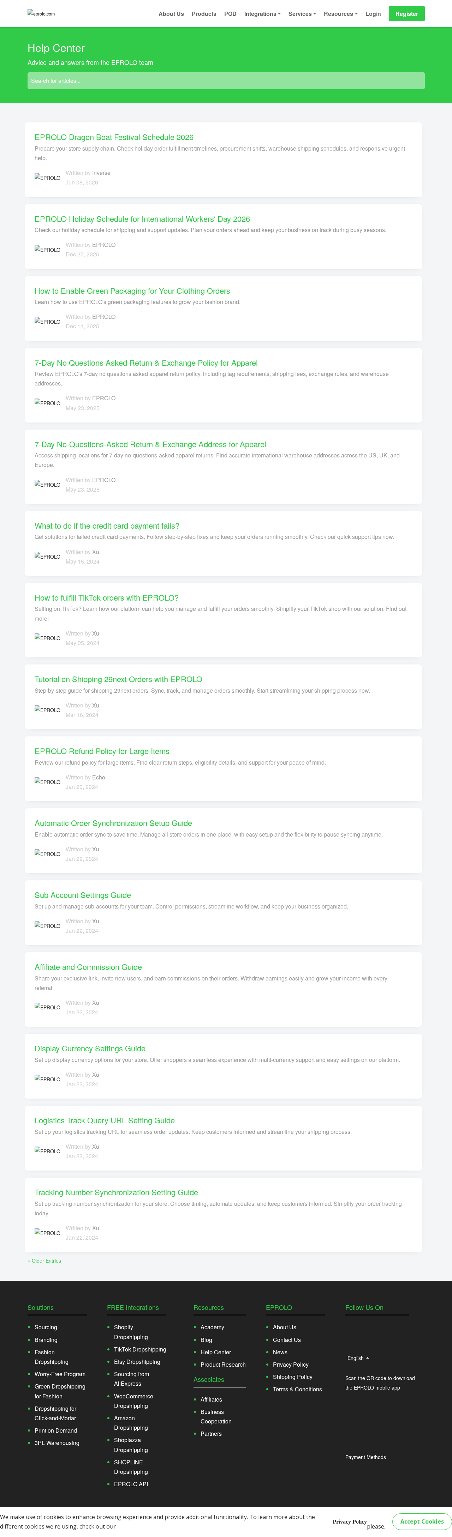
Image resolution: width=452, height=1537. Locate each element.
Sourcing (46, 1327)
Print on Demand (56, 1430)
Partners (211, 1433)
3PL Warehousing (57, 1443)
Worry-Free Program (60, 1374)
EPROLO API (131, 1484)
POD (230, 14)
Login (373, 14)
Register (407, 14)
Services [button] (300, 14)
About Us (171, 14)
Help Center (216, 1352)
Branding (46, 1340)
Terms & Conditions (297, 1389)
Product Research (223, 1364)
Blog (206, 1340)
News (280, 1352)
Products (204, 14)
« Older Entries (44, 1260)
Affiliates (211, 1399)
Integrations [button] (260, 14)
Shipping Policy (293, 1377)
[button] (360, 1326)
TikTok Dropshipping (140, 1349)
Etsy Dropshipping (137, 1361)
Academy (212, 1327)
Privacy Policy (350, 1522)
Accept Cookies (422, 1521)
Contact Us (287, 1340)
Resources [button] (338, 14)
